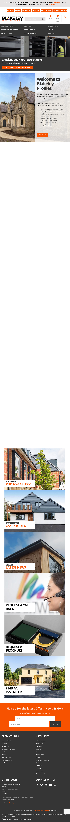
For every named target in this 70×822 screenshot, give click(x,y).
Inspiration (35, 10)
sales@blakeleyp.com (11, 803)
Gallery (38, 757)
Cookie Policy (39, 746)
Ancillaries (51, 34)
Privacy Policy (39, 743)
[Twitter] (41, 785)
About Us (10, 10)
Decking (50, 30)
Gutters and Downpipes (9, 30)
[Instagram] (46, 785)
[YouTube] (50, 785)
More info (56, 2)
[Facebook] (37, 785)
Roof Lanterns (29, 30)
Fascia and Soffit (7, 26)
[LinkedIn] (54, 785)
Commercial (26, 10)
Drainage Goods (6, 34)
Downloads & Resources (42, 760)
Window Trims (52, 26)
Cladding (27, 26)
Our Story (42, 135)
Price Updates (40, 754)
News (37, 752)
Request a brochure (60, 10)
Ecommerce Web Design (42, 810)
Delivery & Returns (41, 741)
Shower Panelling (30, 34)
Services (18, 10)
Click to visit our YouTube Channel (17, 67)
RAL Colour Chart (46, 10)
